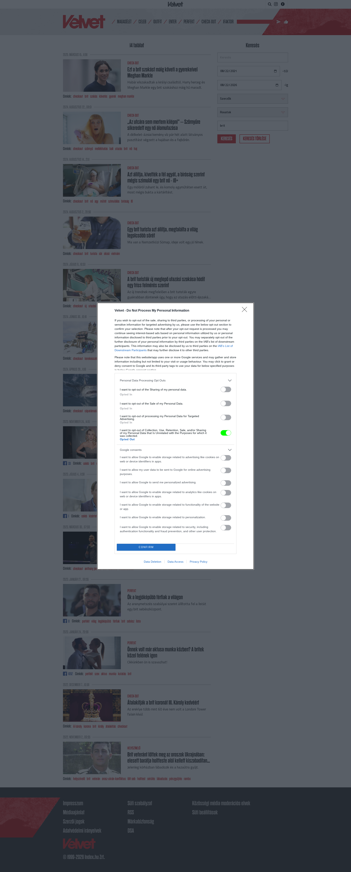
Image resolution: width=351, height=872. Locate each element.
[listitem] (175, 380)
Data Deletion (152, 561)
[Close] (246, 311)
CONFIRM (146, 547)
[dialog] (175, 436)
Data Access (175, 561)
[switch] (226, 389)
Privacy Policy (198, 561)
